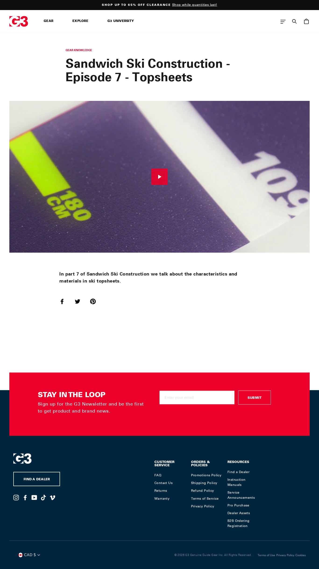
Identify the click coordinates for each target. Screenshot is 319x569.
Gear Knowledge (79, 50)
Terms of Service (205, 498)
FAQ (157, 475)
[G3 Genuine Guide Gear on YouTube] (34, 497)
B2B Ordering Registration (238, 523)
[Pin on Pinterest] (95, 301)
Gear (48, 21)
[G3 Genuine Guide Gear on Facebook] (25, 497)
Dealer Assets (238, 513)
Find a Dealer (238, 472)
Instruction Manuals (236, 482)
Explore (80, 21)
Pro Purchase (238, 505)
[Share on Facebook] (65, 301)
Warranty (162, 498)
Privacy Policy (202, 506)
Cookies (300, 555)
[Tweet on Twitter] (80, 301)
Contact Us (163, 483)
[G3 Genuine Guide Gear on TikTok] (43, 497)
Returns (160, 490)
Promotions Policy (206, 475)
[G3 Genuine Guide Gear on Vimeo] (52, 497)
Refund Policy (202, 490)
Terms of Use (266, 555)
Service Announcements (241, 495)
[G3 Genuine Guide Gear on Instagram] (16, 497)
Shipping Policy (204, 483)
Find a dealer (37, 479)
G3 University (120, 21)
